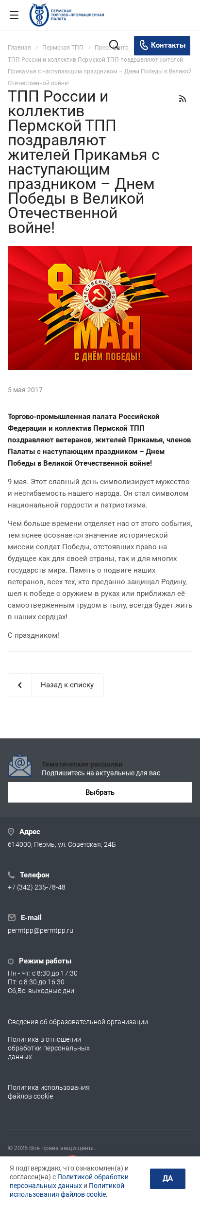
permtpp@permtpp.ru (40, 930)
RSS (182, 98)
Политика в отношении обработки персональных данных (49, 1048)
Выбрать (100, 792)
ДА (168, 1178)
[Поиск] (114, 46)
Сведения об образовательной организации (78, 1022)
